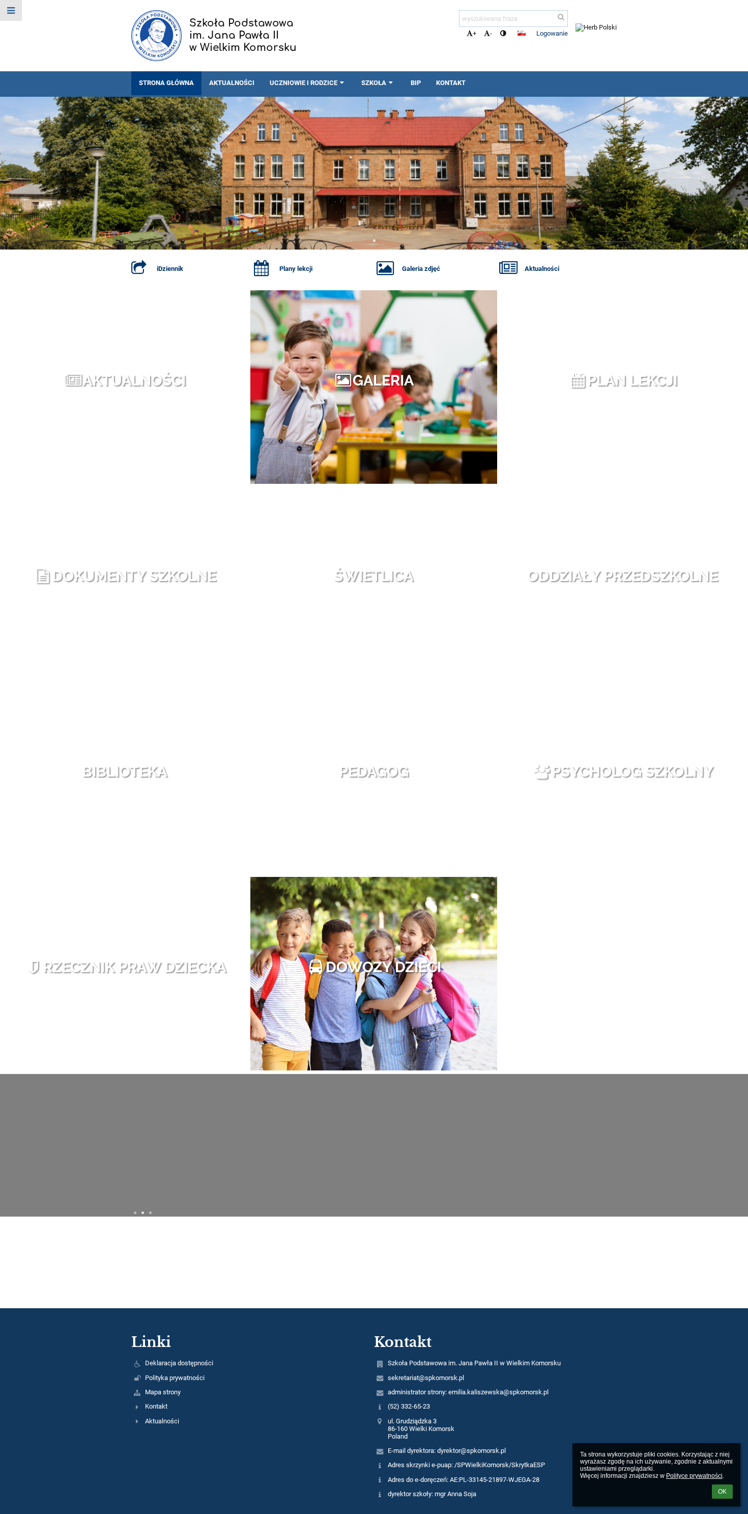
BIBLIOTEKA (124, 771)
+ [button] (474, 33)
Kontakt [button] (451, 83)
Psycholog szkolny (632, 771)
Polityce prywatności (694, 1475)
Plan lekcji (632, 380)
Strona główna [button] (166, 83)
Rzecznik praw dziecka (134, 967)
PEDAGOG (374, 771)
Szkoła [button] (373, 83)
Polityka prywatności (175, 1378)
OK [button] (722, 1491)
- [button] (491, 33)
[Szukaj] (561, 17)
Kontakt (156, 1406)
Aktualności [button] (231, 83)
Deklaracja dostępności (179, 1363)
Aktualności (134, 380)
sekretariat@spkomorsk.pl (426, 1378)
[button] (503, 33)
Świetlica (373, 576)
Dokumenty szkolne (134, 576)
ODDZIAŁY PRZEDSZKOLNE (622, 576)
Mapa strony (163, 1392)
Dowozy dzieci (383, 967)
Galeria (383, 380)
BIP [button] (416, 83)
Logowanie (552, 33)
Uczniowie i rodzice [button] (303, 83)
